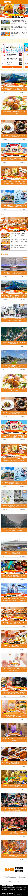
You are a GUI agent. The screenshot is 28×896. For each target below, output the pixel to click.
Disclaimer (11, 878)
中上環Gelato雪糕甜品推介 (10, 889)
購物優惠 (4, 162)
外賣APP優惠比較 (21, 889)
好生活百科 (5, 276)
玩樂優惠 (12, 35)
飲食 (3, 115)
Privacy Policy (16, 878)
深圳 (3, 346)
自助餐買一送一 (5, 895)
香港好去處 (13, 23)
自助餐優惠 (13, 895)
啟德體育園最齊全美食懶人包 (8, 887)
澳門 (3, 579)
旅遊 (3, 323)
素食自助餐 (19, 895)
